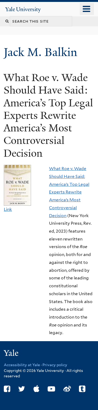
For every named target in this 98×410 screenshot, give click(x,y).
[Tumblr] (82, 389)
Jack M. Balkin (42, 52)
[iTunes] (36, 389)
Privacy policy (54, 365)
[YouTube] (51, 389)
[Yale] (12, 353)
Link (8, 209)
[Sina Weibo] (67, 389)
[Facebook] (7, 389)
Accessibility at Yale (22, 365)
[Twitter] (21, 389)
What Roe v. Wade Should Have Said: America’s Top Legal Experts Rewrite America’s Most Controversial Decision (69, 192)
